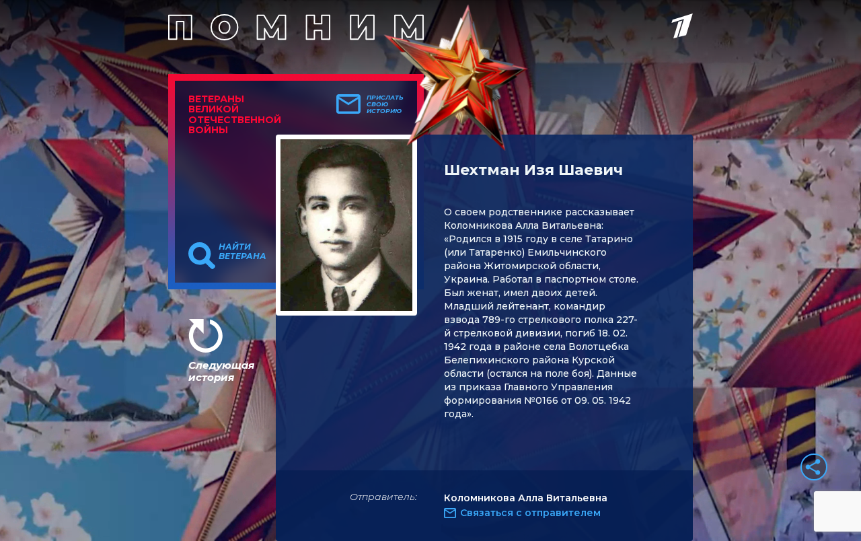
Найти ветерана (242, 251)
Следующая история (221, 371)
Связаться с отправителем (530, 513)
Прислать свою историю (385, 104)
